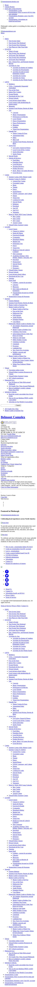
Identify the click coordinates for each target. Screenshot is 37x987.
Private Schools (13, 98)
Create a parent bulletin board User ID (17, 553)
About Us (9, 589)
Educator (3, 444)
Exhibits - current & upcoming (22, 282)
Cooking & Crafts (18, 200)
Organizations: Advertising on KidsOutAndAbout (18, 20)
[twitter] (7, 575)
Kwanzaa (16, 346)
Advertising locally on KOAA (15, 593)
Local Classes (13, 229)
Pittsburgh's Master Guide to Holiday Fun (22, 324)
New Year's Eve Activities (21, 350)
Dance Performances (19, 123)
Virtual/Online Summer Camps (18, 225)
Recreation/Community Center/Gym (12, 452)
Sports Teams (17, 154)
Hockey (3, 469)
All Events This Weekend (17, 55)
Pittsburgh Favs (9, 380)
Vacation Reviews (18, 166)
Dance (15, 189)
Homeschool (17, 262)
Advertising (9, 559)
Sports (3, 468)
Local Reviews (17, 164)
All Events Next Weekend (17, 59)
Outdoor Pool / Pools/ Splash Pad (11, 464)
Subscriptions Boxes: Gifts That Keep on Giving (22, 334)
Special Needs (13, 156)
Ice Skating (4, 462)
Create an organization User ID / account (18, 549)
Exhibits (15, 127)
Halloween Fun (17, 313)
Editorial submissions (12, 557)
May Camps (16, 216)
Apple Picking (17, 317)
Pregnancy (16, 268)
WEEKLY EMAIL (11, 392)
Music (14, 185)
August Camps (17, 223)
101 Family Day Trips (11, 409)
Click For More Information (9, 487)
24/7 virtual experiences (16, 378)
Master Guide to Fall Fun (16, 307)
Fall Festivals (17, 315)
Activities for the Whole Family (22, 80)
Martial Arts (16, 241)
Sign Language (17, 254)
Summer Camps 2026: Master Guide (20, 177)
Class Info (4, 497)
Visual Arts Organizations (21, 129)
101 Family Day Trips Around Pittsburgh (21, 386)
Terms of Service (11, 597)
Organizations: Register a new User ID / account (20, 980)
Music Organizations (19, 115)
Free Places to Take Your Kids (18, 47)
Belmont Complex (13, 417)
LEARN (7, 227)
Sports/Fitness (17, 191)
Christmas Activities (19, 342)
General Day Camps (19, 181)
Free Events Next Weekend (17, 45)
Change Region (10, 7)
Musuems (12, 106)
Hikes (14, 137)
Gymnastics (16, 237)
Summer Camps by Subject (17, 179)
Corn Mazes (16, 321)
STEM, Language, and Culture (22, 193)
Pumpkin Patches (18, 319)
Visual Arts (16, 198)
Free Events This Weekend (17, 43)
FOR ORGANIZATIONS (13, 9)
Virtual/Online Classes (16, 270)
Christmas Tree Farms (19, 332)
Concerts (15, 112)
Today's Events (13, 51)
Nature (15, 196)
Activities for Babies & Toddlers (23, 67)
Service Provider (6, 453)
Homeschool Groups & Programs (19, 296)
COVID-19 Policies (12, 555)
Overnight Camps (18, 183)
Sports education (6, 448)
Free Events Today (14, 41)
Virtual (7, 368)
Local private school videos (17, 100)
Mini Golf (16, 140)
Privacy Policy (10, 595)
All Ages (3, 478)
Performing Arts (18, 243)
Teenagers (16, 212)
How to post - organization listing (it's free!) (19, 547)
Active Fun (12, 145)
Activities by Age (14, 65)
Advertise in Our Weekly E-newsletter (20, 402)
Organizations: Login (15, 10)
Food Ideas (16, 160)
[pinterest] (7, 580)
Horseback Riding (18, 239)
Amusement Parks (18, 135)
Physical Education (7, 446)
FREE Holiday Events (20, 340)
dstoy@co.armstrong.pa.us (9, 437)
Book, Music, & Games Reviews (23, 171)
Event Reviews (17, 173)
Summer (7, 299)
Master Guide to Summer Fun (18, 305)
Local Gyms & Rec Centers (21, 150)
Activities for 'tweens (19, 76)
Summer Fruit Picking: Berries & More (21, 108)
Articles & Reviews (15, 158)
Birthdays (12, 84)
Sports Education (18, 152)
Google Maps (11, 434)
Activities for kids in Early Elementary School (21, 72)
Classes (3, 460)
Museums (16, 125)
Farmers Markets (14, 301)
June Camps (16, 218)
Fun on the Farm (14, 90)
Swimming (4, 473)
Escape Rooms (13, 94)
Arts (10, 110)
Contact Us (9, 561)
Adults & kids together (8, 480)
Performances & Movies (20, 117)
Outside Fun (12, 131)
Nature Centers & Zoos (20, 133)
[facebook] (7, 571)
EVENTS (8, 49)
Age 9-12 (16, 210)
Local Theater (17, 119)
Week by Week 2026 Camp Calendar (20, 214)
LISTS (7, 82)
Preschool (16, 206)
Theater (15, 187)
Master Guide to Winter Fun (17, 356)
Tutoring (11, 278)
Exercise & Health (18, 235)
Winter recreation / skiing (8, 450)
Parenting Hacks (18, 162)
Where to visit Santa (19, 338)
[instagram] (7, 584)
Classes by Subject (18, 231)
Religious (16, 204)
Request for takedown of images (16, 563)
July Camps (16, 221)
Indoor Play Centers (15, 92)
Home (7, 5)
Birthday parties (6, 459)
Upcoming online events (16, 370)
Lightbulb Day (17, 348)
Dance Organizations (19, 121)
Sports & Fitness (18, 233)
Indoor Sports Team (7, 455)
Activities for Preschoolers (21, 70)
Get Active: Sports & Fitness (21, 148)
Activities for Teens (19, 78)
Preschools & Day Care (16, 96)
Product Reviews (18, 168)
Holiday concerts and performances (19, 353)
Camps (7, 175)
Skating (3, 475)
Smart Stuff (12, 280)
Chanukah (16, 344)
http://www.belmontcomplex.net (11, 436)
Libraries (15, 285)
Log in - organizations (12, 551)
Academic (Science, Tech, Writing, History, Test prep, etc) (22, 256)
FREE (7, 39)
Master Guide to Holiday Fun (22, 329)
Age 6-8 (15, 208)
